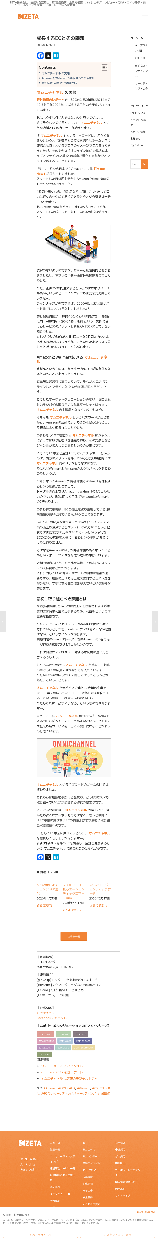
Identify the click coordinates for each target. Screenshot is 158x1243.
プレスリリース (139, 106)
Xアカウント (45, 1013)
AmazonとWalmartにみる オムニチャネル (68, 78)
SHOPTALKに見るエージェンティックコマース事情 (73, 891)
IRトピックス (137, 113)
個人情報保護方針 (125, 1182)
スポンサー (136, 145)
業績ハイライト (91, 1163)
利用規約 (120, 1189)
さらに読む (44, 905)
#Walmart (83, 1088)
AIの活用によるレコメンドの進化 (47, 889)
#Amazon (50, 1088)
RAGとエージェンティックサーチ (100, 889)
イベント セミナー (138, 122)
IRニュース (89, 1149)
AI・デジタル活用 (141, 47)
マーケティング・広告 (141, 86)
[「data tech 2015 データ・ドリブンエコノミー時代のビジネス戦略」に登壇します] (3, 621)
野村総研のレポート (50, 99)
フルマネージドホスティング (62, 1159)
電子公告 (88, 1190)
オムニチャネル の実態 (56, 73)
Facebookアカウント (52, 1018)
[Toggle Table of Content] (102, 67)
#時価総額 (103, 1093)
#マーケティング (85, 1093)
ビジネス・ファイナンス (141, 71)
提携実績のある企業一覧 (62, 1177)
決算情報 (88, 1177)
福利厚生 (120, 1163)
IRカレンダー (90, 1156)
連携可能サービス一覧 (62, 1168)
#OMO (62, 1088)
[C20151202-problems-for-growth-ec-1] (18, 53)
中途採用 (120, 1149)
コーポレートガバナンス (127, 1172)
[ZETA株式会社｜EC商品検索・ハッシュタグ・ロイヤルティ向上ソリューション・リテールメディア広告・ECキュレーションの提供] (28, 16)
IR (84, 1142)
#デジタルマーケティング (57, 1093)
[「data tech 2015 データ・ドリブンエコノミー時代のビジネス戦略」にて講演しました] (155, 621)
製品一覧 (55, 1149)
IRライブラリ (90, 1170)
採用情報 (120, 1142)
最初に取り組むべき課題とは (59, 83)
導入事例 (55, 1187)
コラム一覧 (136, 38)
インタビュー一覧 (60, 1194)
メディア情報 (137, 131)
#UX (72, 1088)
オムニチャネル (50, 92)
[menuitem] (143, 16)
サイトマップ (122, 1195)
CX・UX (140, 58)
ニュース (55, 1142)
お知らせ (135, 138)
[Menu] (143, 16)
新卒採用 (120, 1156)
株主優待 (88, 1197)
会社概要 (55, 1201)
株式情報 (88, 1183)
